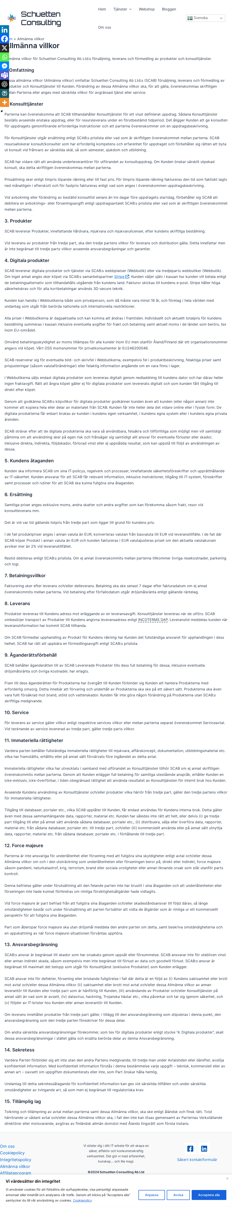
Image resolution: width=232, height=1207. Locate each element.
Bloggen (169, 9)
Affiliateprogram (15, 1173)
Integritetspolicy (15, 1159)
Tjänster (120, 9)
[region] (116, 1191)
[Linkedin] (4, 29)
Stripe (120, 276)
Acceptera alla (209, 1195)
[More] (4, 102)
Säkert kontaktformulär (197, 1159)
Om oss (104, 27)
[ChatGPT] (4, 84)
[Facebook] (4, 38)
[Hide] (2, 111)
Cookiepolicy (82, 1200)
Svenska (200, 18)
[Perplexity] (4, 93)
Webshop (147, 9)
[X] (4, 47)
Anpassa (151, 1195)
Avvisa (178, 1195)
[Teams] (4, 75)
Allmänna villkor (15, 1166)
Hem (102, 9)
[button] (129, 9)
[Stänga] (227, 1178)
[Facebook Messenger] (4, 66)
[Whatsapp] (4, 57)
